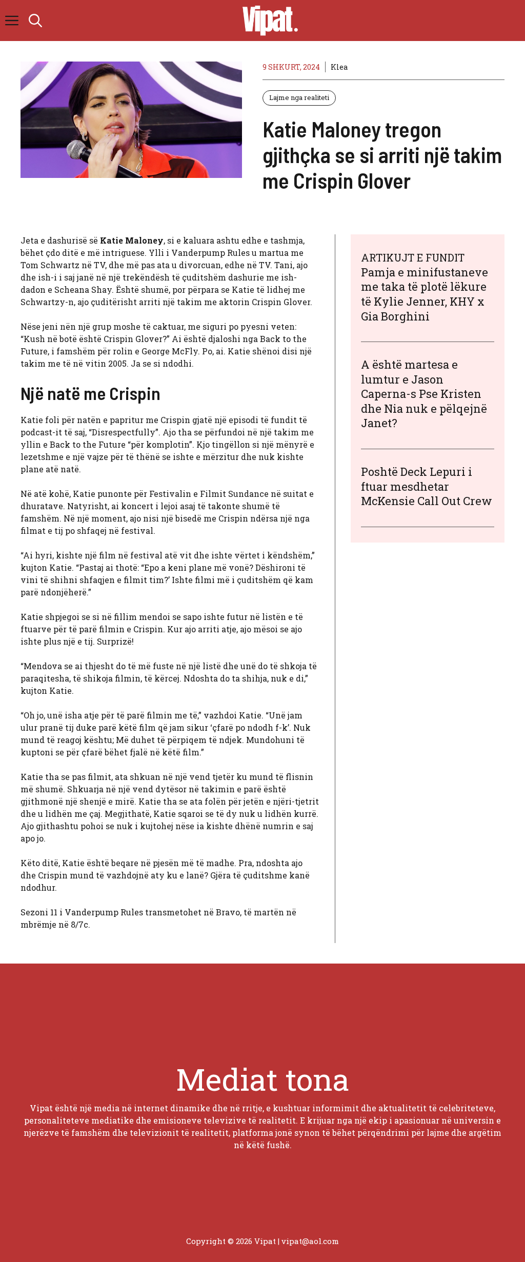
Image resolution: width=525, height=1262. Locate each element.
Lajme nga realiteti (299, 97)
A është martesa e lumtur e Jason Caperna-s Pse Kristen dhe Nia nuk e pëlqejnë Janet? (424, 393)
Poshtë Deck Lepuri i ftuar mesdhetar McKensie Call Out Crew (426, 486)
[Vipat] (267, 20)
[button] (35, 20)
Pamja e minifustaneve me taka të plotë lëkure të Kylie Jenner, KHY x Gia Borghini (424, 294)
